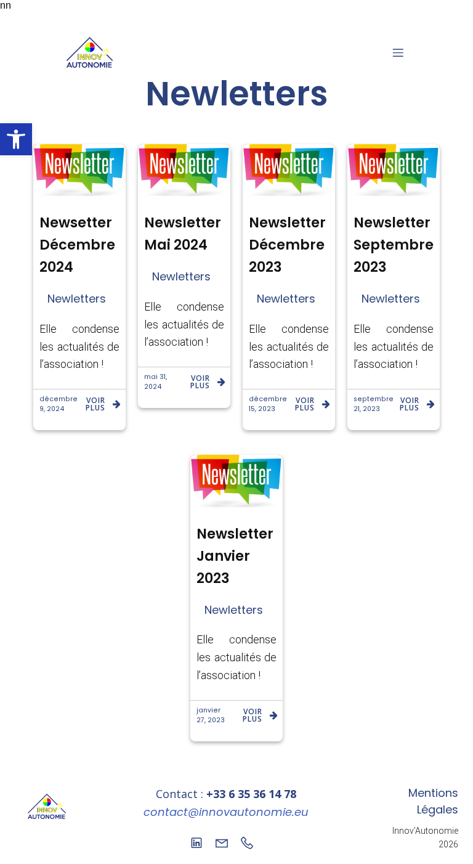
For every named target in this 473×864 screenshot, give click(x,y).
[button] (16, 139)
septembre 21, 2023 (374, 404)
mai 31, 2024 (155, 381)
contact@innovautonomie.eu (226, 812)
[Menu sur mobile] (397, 52)
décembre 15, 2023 (268, 404)
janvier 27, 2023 (210, 715)
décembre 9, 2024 (58, 404)
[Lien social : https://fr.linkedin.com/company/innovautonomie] (201, 841)
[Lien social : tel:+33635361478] (251, 841)
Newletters (76, 298)
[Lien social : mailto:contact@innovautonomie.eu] (226, 841)
